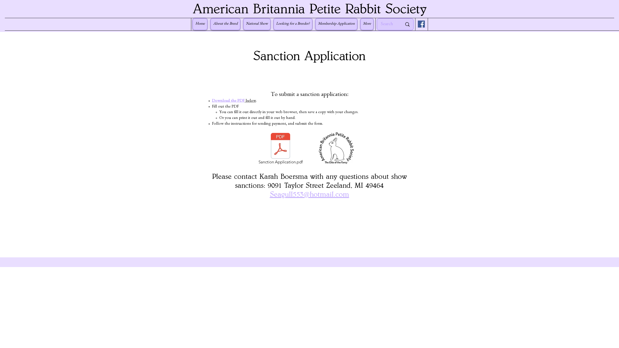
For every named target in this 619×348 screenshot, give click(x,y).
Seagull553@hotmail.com (309, 194)
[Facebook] (421, 24)
